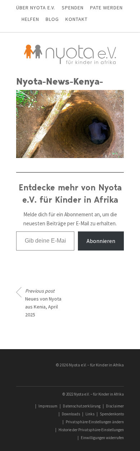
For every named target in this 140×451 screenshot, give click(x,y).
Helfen (30, 19)
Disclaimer (115, 406)
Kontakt (76, 19)
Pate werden (106, 7)
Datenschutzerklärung (82, 406)
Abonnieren (101, 240)
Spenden (73, 7)
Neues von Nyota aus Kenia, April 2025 (43, 303)
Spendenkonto (112, 413)
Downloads (71, 413)
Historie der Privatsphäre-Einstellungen (91, 429)
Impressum (47, 406)
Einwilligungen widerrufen (102, 437)
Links (89, 413)
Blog (52, 19)
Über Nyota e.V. (35, 7)
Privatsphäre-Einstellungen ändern (95, 421)
